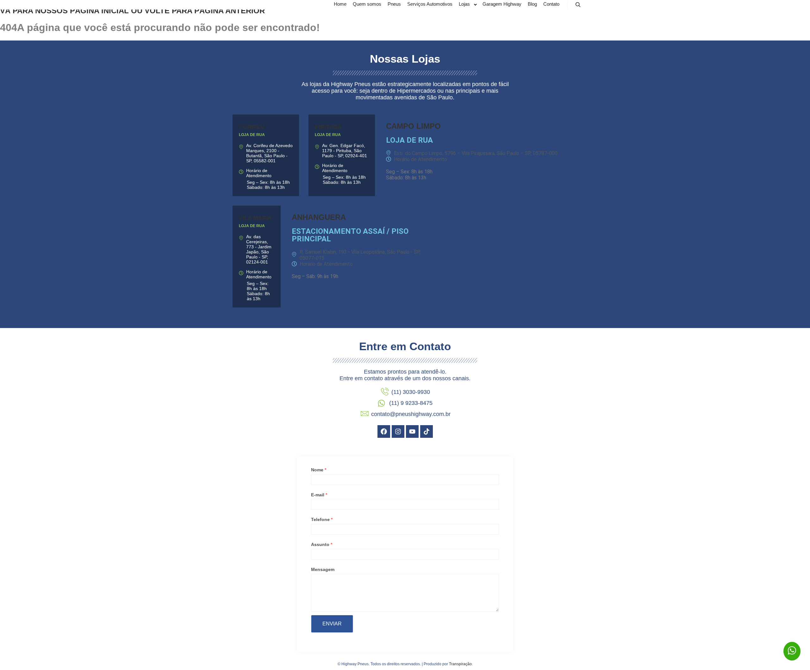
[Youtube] (412, 431)
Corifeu (252, 127)
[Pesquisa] (578, 5)
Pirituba (328, 127)
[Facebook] (383, 431)
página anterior (229, 10)
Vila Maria (255, 218)
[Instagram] (398, 431)
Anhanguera (319, 217)
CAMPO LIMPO (413, 126)
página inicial (99, 10)
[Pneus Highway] (257, 4)
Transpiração (460, 664)
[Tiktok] (426, 431)
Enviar (332, 623)
